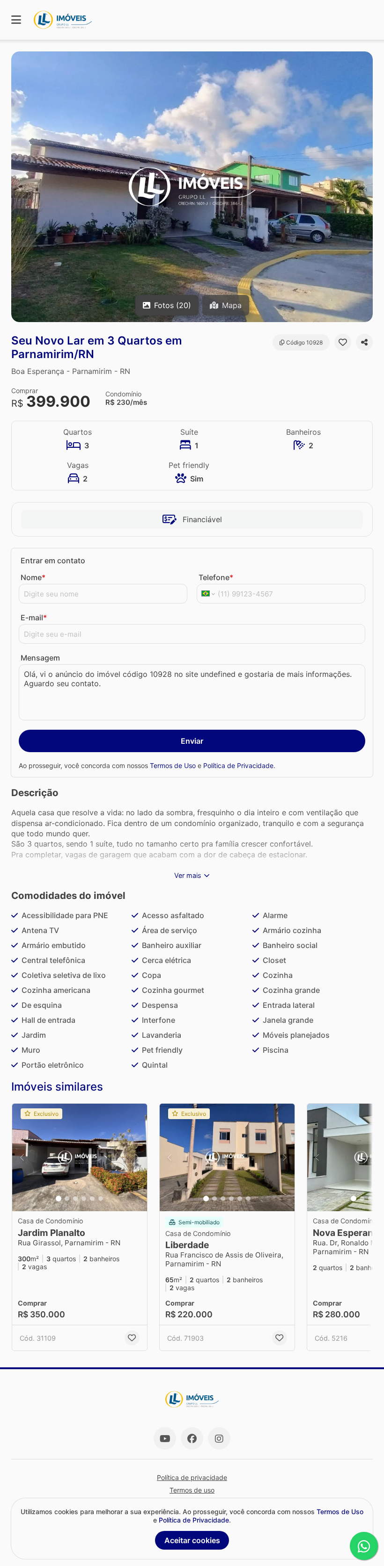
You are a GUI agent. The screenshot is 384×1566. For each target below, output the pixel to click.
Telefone (216, 577)
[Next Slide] (365, 186)
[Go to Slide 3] (75, 1198)
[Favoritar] (342, 342)
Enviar (192, 741)
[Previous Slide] (19, 186)
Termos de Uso (173, 765)
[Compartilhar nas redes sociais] (364, 342)
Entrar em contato (53, 560)
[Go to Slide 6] (100, 1198)
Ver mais (187, 875)
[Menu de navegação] (16, 20)
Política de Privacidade (238, 765)
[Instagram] (219, 1438)
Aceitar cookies (192, 1540)
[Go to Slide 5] (92, 1198)
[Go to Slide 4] (83, 1198)
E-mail (34, 617)
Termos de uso (192, 1490)
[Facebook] (192, 1438)
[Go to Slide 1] (58, 1198)
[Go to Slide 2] (67, 1198)
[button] (192, 186)
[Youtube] (165, 1438)
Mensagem (40, 657)
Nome (33, 577)
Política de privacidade (192, 1477)
